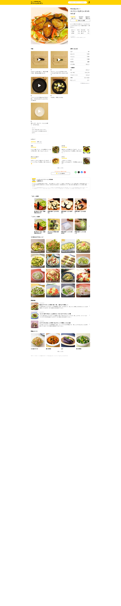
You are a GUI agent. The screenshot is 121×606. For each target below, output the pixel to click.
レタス (71, 59)
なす (71, 51)
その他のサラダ (42, 355)
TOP (32, 355)
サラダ (36, 355)
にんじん (72, 56)
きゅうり (72, 54)
